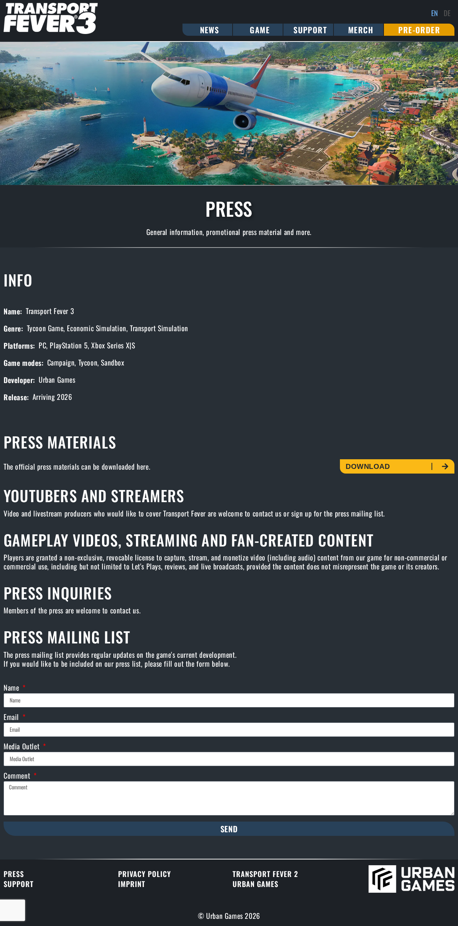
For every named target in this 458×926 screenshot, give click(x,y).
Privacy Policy (144, 873)
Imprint (131, 883)
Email (12, 717)
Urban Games (255, 883)
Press (14, 873)
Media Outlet (23, 747)
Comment (18, 776)
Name (12, 688)
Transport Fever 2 (265, 873)
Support (19, 883)
